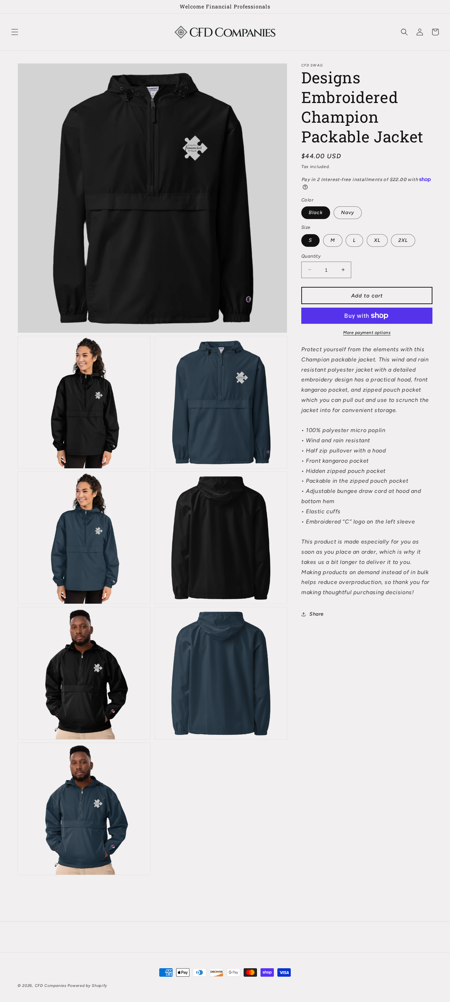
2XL (403, 240)
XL (377, 240)
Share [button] (316, 614)
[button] (14, 32)
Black (316, 213)
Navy (347, 213)
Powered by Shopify (87, 985)
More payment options (367, 332)
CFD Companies (50, 985)
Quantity (311, 255)
